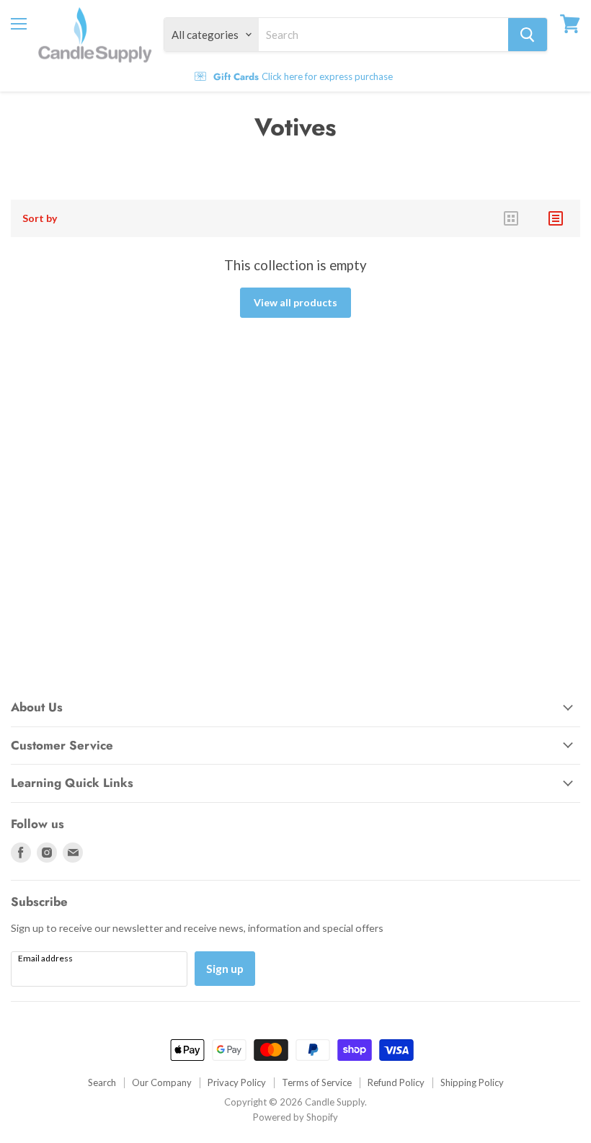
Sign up (225, 968)
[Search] (527, 34)
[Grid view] (511, 218)
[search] (383, 34)
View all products (295, 302)
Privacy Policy (237, 1082)
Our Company (162, 1082)
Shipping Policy (472, 1082)
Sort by (40, 218)
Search (102, 1082)
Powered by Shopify (295, 1117)
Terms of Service (317, 1082)
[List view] (555, 218)
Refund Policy (396, 1082)
